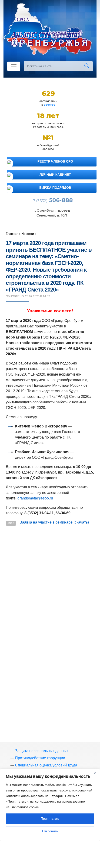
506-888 (52, 200)
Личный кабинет (55, 174)
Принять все (50, 818)
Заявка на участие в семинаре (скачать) (54, 522)
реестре (49, 104)
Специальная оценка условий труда (46, 765)
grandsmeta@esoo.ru (35, 498)
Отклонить (50, 831)
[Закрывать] (95, 772)
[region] (50, 805)
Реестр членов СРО (55, 161)
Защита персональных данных (41, 751)
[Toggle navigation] (13, 66)
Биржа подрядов (55, 187)
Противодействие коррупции (40, 758)
